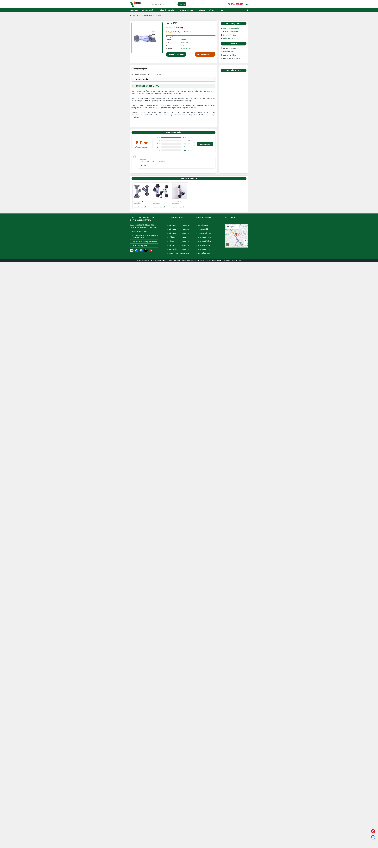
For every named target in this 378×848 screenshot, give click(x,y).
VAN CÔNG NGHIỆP (148, 10)
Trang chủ (135, 15)
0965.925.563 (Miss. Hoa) (231, 31)
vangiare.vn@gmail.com (230, 38)
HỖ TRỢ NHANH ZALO (205, 54)
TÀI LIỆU (211, 10)
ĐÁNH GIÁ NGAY (205, 144)
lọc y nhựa (173, 91)
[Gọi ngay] (373, 831)
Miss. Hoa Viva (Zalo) (229, 35)
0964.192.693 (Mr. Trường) (231, 28)
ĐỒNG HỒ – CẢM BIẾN (167, 10)
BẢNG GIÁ (202, 10)
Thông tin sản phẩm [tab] (140, 69)
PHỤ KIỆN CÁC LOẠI (186, 10)
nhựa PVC (135, 94)
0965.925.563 (237, 4)
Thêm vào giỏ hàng (176, 54)
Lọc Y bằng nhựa (146, 15)
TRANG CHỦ (134, 10)
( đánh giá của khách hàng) (183, 32)
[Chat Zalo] (373, 837)
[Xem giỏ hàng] (246, 10)
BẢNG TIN (224, 10)
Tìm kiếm (182, 4)
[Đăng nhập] (246, 4)
